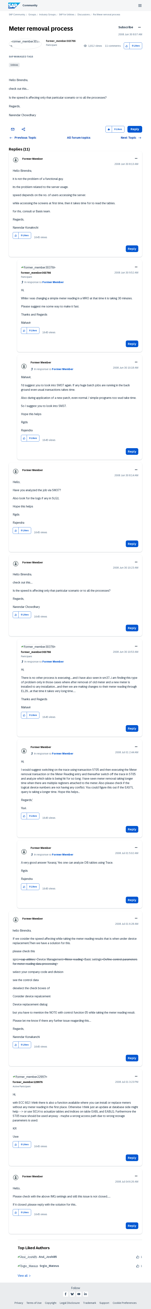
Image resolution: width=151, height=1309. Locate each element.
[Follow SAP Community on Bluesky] (72, 1294)
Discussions (84, 14)
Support (104, 1302)
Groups (32, 14)
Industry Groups (47, 14)
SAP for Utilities (66, 14)
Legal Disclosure (70, 1302)
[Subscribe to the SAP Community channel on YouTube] (78, 1294)
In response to (44, 282)
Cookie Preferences (125, 1302)
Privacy (19, 1302)
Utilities (14, 65)
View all (23, 1275)
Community (29, 5)
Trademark (89, 1302)
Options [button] (139, 27)
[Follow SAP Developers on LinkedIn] (85, 1294)
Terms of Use (34, 1302)
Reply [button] (135, 129)
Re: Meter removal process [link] (106, 14)
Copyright (51, 1302)
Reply (132, 248)
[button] (127, 46)
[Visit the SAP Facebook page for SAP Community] (65, 1294)
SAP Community (17, 14)
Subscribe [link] (125, 27)
